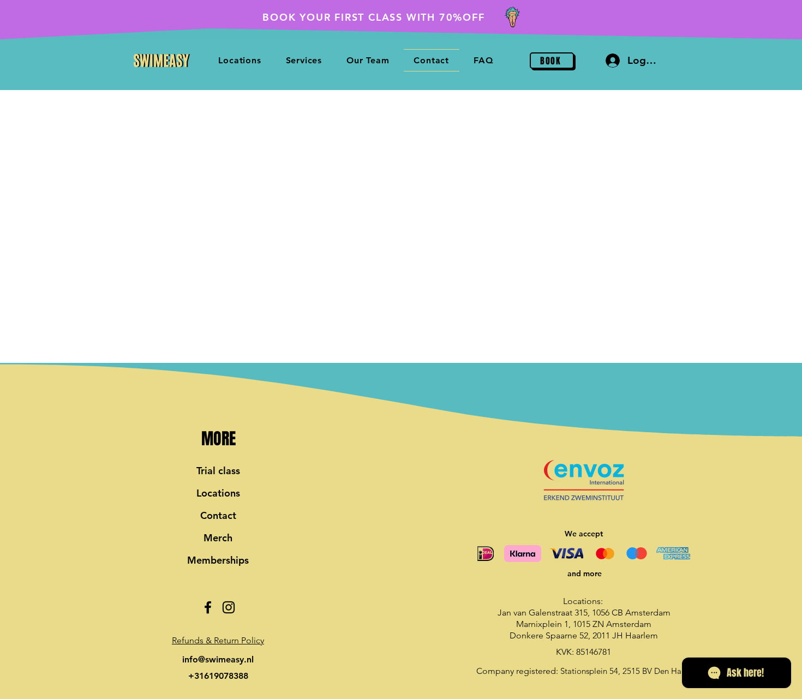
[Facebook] (208, 607)
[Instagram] (228, 607)
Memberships (218, 560)
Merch (218, 537)
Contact (218, 515)
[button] (218, 640)
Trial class (218, 470)
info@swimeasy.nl (218, 659)
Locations (218, 493)
